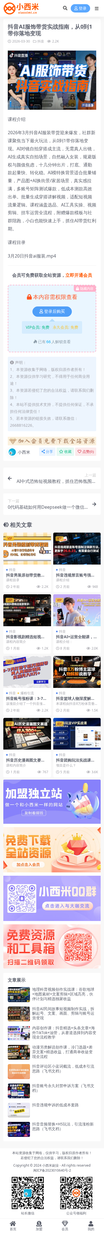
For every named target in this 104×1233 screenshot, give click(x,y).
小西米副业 (50, 1165)
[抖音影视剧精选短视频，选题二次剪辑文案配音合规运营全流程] (27, 610)
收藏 (68, 452)
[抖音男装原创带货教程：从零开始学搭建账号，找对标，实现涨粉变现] (27, 548)
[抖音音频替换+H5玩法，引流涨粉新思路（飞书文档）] (19, 1129)
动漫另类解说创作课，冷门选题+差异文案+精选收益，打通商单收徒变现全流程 (62, 1051)
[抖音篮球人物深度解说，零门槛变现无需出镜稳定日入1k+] (77, 672)
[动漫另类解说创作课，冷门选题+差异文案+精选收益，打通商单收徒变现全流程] (19, 1052)
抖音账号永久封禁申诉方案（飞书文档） (63, 1088)
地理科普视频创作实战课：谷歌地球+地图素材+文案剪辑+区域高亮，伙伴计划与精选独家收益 (63, 994)
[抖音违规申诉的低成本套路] (19, 1110)
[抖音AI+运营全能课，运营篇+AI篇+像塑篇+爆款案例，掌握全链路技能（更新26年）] (77, 610)
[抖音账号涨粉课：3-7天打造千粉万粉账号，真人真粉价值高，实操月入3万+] (27, 672)
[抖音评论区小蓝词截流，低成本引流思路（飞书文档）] (19, 1071)
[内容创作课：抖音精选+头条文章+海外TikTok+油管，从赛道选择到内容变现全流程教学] (19, 1033)
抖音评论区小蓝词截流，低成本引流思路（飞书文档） (63, 1069)
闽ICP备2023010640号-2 (52, 1170)
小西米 (24, 452)
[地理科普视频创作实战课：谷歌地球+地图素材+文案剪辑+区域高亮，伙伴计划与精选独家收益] (19, 994)
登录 (83, 8)
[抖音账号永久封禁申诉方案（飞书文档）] (19, 1091)
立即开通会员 (78, 275)
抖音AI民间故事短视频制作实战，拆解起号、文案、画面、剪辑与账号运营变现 (63, 1013)
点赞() (88, 452)
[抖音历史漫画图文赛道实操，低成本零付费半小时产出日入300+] (27, 734)
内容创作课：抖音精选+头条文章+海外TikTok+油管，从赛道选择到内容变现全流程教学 (64, 1032)
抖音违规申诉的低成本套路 (55, 1104)
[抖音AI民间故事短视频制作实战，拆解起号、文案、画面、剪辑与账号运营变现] (19, 1014)
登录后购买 (54, 311)
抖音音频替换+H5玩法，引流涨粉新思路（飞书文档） (63, 1126)
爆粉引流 (27, 693)
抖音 (40, 41)
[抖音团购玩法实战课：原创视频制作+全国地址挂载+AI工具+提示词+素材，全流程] (77, 734)
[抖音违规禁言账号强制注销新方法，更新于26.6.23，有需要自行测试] (77, 548)
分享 (49, 452)
